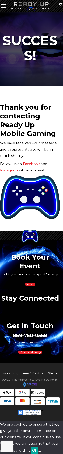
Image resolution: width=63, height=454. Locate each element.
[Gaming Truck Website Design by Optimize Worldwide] (30, 384)
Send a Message (31, 352)
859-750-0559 (30, 335)
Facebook (31, 164)
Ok (34, 450)
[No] (39, 451)
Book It (30, 284)
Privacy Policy (10, 373)
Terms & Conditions (33, 373)
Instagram (9, 170)
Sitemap (53, 373)
